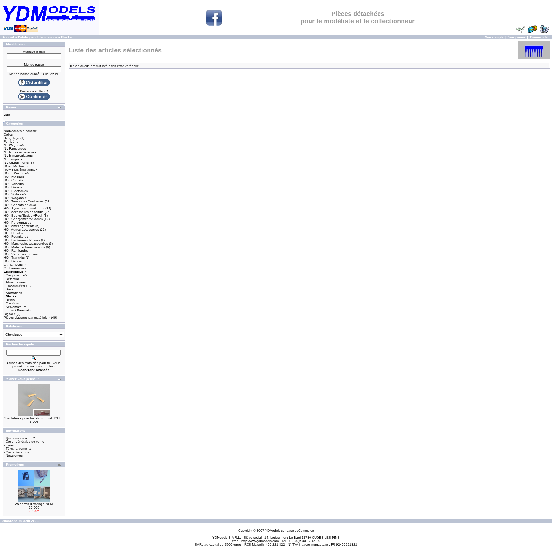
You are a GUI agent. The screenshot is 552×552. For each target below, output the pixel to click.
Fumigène (11, 141)
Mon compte (494, 37)
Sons (9, 289)
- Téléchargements (17, 448)
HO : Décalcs (13, 233)
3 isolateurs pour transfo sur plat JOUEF (34, 418)
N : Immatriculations (18, 155)
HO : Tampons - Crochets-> (24, 201)
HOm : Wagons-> (16, 173)
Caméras (12, 303)
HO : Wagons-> (15, 198)
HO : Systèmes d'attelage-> (24, 208)
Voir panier (516, 37)
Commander (539, 37)
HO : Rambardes (16, 250)
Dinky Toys (11, 138)
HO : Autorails (14, 176)
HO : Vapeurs (14, 183)
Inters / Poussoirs (18, 310)
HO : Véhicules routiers (21, 254)
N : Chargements (16, 162)
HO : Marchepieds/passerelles (26, 243)
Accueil (8, 37)
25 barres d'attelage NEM (34, 504)
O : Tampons (13, 264)
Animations (14, 293)
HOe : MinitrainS (16, 166)
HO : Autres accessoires (21, 229)
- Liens (9, 445)
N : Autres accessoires (20, 152)
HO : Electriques (16, 191)
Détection (13, 278)
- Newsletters (13, 455)
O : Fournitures (15, 268)
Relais (10, 300)
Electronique (47, 37)
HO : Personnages (17, 222)
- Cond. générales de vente (24, 441)
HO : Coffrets (13, 180)
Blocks (66, 37)
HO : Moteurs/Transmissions (24, 247)
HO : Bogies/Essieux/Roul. (23, 215)
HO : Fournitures (16, 236)
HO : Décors (13, 261)
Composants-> (16, 275)
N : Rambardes (15, 148)
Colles (8, 134)
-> (15, 271)
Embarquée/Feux (18, 286)
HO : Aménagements (19, 226)
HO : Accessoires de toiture (24, 212)
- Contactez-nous (16, 452)
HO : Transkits (14, 257)
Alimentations (16, 282)
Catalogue (26, 37)
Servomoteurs (16, 307)
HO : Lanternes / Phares (22, 240)
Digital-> (10, 314)
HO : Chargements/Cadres (23, 219)
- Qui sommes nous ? (19, 438)
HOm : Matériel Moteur (20, 169)
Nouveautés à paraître (20, 131)
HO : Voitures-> (15, 194)
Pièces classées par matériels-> (27, 317)
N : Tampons (13, 159)
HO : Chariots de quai (20, 205)
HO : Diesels (13, 187)
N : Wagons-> (14, 145)
